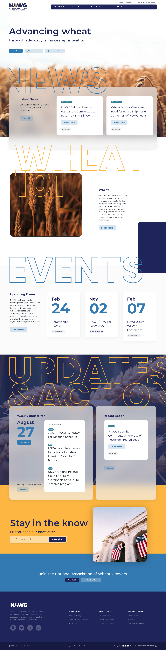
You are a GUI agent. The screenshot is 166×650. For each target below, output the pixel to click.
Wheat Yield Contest (125, 2)
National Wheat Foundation (146, 2)
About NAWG (59, 7)
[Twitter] (21, 628)
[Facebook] (13, 628)
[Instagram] (38, 628)
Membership (134, 7)
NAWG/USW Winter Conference (135, 326)
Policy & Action (96, 7)
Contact (150, 7)
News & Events (77, 7)
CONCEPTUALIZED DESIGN (146, 646)
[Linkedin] (30, 628)
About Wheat (117, 7)
